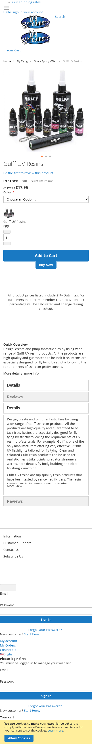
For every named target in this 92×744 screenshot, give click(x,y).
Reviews (15, 396)
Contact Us (8, 650)
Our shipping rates (26, 2)
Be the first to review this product (28, 173)
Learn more (55, 730)
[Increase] (6, 243)
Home (7, 61)
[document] (46, 732)
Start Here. (32, 634)
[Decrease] (6, 232)
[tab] (46, 385)
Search (60, 16)
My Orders (8, 645)
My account (8, 641)
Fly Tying (22, 61)
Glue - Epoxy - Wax (45, 61)
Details (13, 385)
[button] (42, 156)
